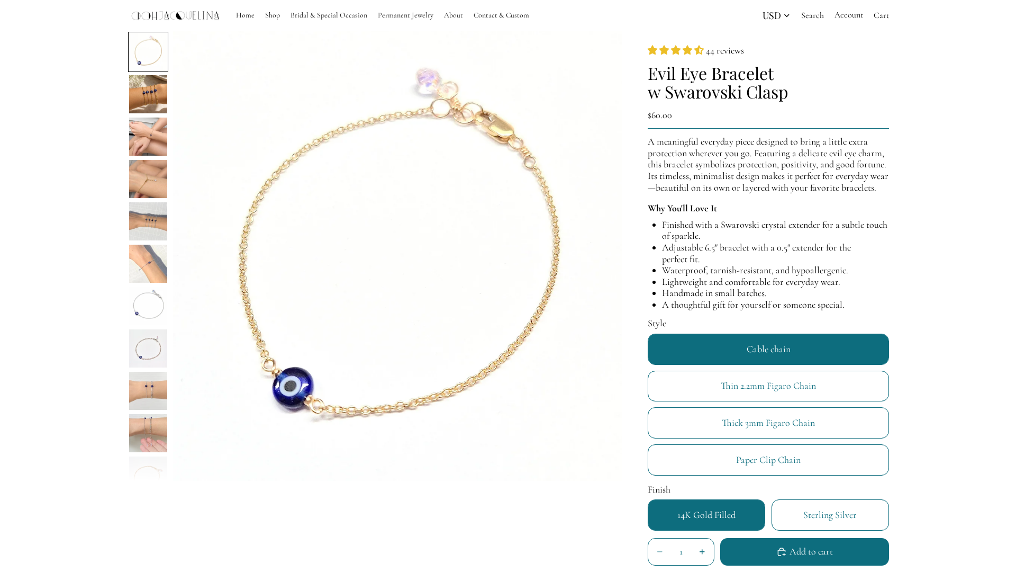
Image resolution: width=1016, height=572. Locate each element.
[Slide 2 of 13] (148, 94)
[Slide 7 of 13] (148, 306)
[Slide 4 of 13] (148, 179)
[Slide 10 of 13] (148, 433)
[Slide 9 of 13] (148, 391)
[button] (677, 50)
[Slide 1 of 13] (148, 52)
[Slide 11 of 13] (148, 476)
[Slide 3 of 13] (148, 137)
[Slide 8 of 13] (148, 348)
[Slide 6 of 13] (148, 264)
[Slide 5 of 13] (148, 221)
